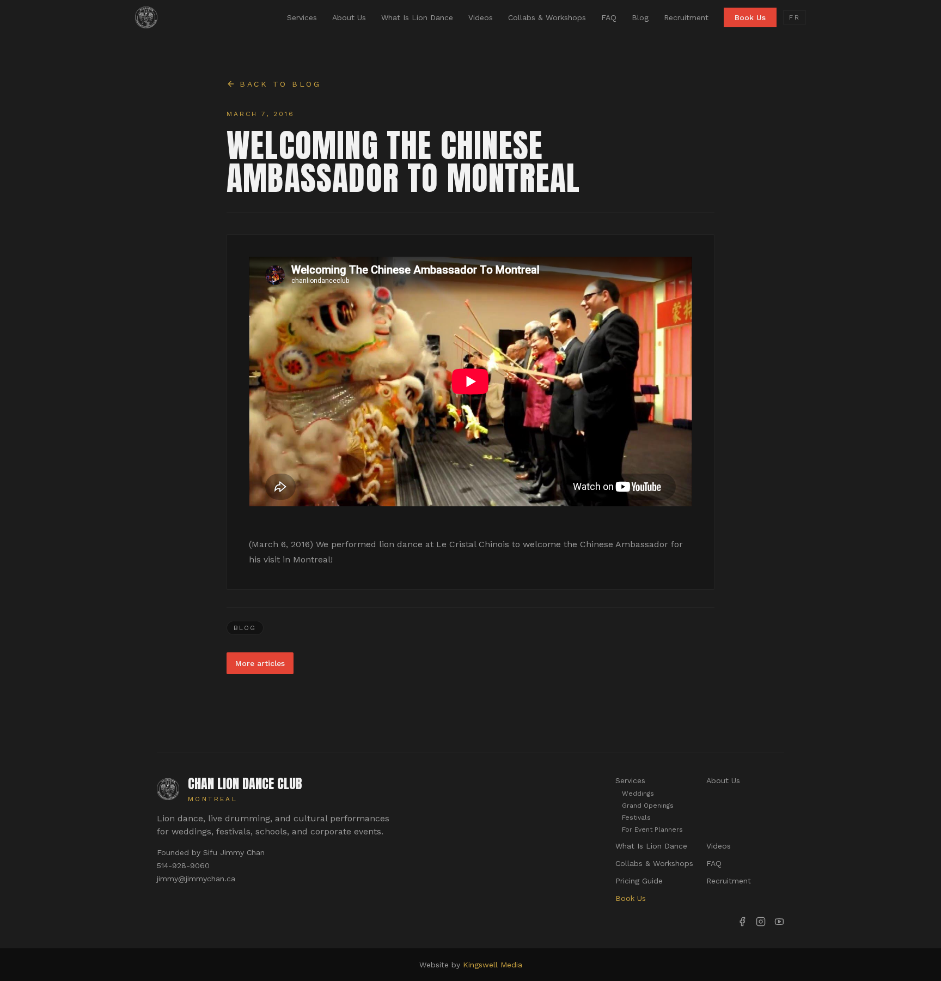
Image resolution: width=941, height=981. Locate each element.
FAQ (608, 17)
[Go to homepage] (146, 17)
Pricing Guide (639, 880)
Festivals (636, 817)
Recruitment (686, 17)
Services (302, 17)
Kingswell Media (492, 964)
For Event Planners (652, 829)
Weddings (638, 793)
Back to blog (280, 84)
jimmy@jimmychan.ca (196, 878)
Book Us (750, 17)
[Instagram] (761, 922)
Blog (640, 17)
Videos (480, 17)
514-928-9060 (183, 865)
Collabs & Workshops (547, 17)
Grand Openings (648, 805)
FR (794, 17)
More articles (260, 663)
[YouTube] (779, 922)
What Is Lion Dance (417, 17)
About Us (349, 17)
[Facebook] (742, 922)
